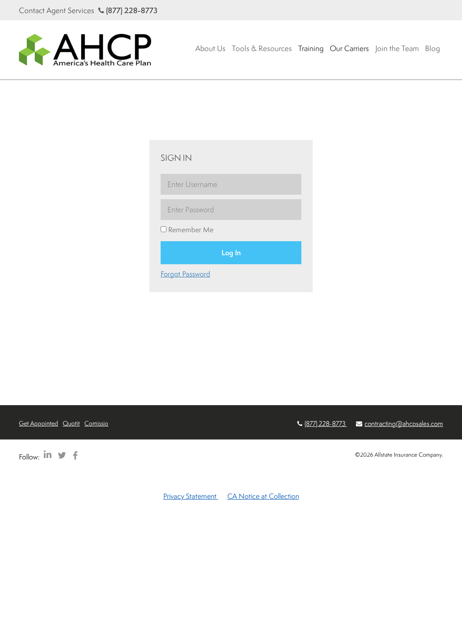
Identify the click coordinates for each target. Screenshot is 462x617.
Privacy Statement (190, 496)
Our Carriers (349, 48)
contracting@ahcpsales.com (404, 423)
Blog (432, 48)
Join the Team (397, 48)
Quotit (71, 423)
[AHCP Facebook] (75, 455)
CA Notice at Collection (263, 496)
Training (310, 48)
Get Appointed (38, 423)
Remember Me (189, 229)
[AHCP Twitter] (62, 455)
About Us (210, 48)
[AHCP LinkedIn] (48, 455)
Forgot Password (185, 274)
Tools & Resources (262, 48)
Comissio (96, 423)
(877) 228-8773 (130, 10)
